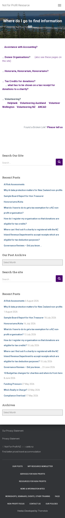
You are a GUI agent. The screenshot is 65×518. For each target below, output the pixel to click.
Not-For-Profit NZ (13, 446)
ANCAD (42, 107)
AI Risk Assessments (14, 184)
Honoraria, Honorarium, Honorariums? (27, 71)
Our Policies (52, 504)
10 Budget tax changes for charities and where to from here (33, 373)
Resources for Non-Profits (32, 481)
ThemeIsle (43, 511)
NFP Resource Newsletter (40, 466)
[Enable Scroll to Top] (59, 512)
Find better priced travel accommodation (21, 451)
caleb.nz (29, 446)
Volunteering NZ (26, 107)
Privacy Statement (11, 438)
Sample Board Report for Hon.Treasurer (24, 196)
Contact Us (35, 504)
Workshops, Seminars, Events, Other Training (27, 496)
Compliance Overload (14, 395)
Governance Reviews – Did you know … (23, 245)
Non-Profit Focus (15, 504)
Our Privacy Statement (12, 431)
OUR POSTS (17, 466)
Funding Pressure (13, 384)
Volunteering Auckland (33, 103)
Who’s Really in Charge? (15, 390)
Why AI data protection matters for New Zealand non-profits (33, 190)
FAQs (57, 496)
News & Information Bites (32, 489)
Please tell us (55, 127)
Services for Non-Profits (32, 474)
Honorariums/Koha (13, 202)
